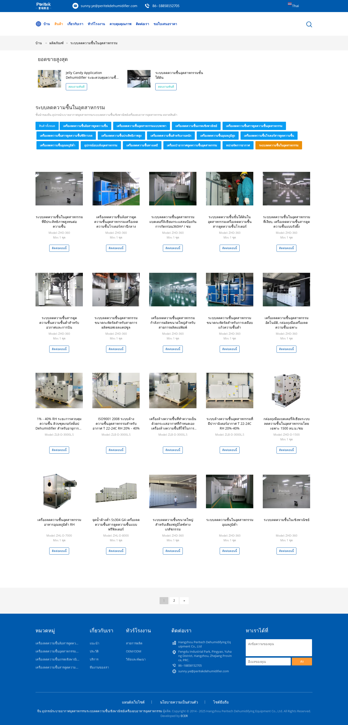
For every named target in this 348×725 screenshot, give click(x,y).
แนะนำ (94, 643)
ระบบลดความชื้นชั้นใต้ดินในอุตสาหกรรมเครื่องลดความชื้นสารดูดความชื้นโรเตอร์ (230, 222)
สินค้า (58, 24)
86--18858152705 (165, 6)
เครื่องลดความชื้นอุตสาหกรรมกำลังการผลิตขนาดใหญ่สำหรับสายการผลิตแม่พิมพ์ (172, 323)
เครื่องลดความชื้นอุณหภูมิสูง (217, 136)
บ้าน (47, 24)
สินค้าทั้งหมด (47, 126)
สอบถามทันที (76, 87)
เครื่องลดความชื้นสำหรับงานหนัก (171, 136)
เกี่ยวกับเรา (75, 24)
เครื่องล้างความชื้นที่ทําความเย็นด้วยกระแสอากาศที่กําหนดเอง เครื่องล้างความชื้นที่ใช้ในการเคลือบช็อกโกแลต (172, 426)
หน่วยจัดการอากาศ (238, 145)
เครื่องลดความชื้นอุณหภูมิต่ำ (57, 145)
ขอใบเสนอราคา (165, 24)
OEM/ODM (133, 651)
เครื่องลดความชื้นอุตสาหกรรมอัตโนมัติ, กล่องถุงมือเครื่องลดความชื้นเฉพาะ (286, 323)
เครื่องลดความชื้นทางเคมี (142, 145)
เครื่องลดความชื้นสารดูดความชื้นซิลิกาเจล (66, 136)
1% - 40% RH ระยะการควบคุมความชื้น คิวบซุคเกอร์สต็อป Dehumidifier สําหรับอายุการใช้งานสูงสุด (59, 426)
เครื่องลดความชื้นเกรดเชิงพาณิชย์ (196, 126)
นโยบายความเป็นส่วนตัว (179, 702)
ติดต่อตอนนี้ (59, 248)
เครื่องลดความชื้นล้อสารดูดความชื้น (85, 126)
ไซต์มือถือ (221, 702)
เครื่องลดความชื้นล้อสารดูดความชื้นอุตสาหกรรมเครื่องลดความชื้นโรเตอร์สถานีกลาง (116, 222)
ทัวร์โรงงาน (96, 24)
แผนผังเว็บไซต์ (133, 702)
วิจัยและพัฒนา (136, 659)
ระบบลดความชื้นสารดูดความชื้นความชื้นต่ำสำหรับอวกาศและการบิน (59, 323)
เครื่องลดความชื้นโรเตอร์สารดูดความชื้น (269, 136)
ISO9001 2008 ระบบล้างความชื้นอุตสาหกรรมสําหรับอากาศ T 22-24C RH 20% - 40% (116, 423)
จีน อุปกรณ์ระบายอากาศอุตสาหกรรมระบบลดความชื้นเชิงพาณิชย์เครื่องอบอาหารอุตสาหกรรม (99, 711)
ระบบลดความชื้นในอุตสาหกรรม (93, 43)
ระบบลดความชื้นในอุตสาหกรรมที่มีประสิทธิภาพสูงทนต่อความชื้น (59, 222)
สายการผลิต (134, 643)
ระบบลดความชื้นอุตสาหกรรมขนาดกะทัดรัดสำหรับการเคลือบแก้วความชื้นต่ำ (230, 323)
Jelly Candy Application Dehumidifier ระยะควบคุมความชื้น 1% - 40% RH (92, 77)
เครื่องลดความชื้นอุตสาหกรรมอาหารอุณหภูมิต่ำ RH (59, 522)
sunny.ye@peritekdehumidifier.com (109, 6)
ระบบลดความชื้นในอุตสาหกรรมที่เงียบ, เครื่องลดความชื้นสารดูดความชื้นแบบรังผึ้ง (286, 222)
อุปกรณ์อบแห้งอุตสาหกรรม (100, 145)
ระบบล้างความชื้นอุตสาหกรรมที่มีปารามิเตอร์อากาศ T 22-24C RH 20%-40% (229, 423)
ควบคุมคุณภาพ (120, 24)
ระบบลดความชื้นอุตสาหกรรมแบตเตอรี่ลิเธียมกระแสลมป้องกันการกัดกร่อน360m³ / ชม (172, 222)
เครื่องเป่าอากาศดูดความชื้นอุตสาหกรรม (192, 145)
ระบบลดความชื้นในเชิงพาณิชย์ (286, 519)
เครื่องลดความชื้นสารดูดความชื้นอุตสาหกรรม (254, 126)
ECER (184, 716)
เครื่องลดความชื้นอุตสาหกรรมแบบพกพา (141, 126)
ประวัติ (94, 651)
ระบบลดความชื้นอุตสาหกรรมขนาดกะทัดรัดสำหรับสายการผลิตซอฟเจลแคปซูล (116, 323)
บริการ (94, 659)
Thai (295, 6)
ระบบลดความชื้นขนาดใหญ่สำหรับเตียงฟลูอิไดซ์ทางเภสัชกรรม (173, 524)
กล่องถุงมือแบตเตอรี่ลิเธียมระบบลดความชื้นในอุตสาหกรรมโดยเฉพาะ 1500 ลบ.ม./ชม (286, 423)
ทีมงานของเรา (99, 667)
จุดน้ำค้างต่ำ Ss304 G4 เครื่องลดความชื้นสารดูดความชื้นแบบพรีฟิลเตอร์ (116, 524)
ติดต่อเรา (142, 24)
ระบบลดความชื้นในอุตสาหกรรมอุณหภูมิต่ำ (229, 522)
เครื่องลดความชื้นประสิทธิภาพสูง (121, 136)
